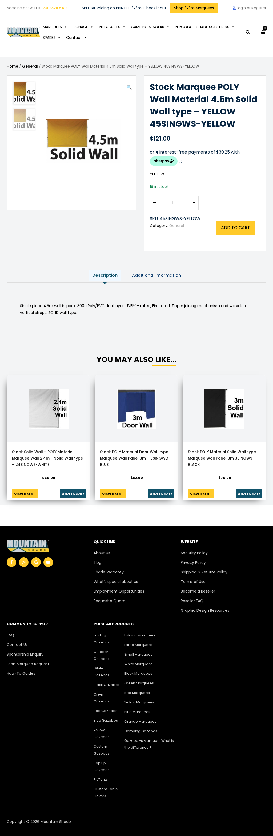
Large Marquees (138, 644)
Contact (74, 37)
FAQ (10, 635)
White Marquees (138, 664)
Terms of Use (193, 581)
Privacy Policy (193, 562)
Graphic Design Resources (205, 610)
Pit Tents (101, 779)
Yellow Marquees (139, 702)
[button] (129, 87)
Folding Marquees (139, 635)
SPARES (49, 37)
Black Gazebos (107, 684)
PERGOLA (183, 27)
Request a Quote (109, 600)
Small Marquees (138, 654)
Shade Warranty (109, 572)
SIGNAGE (80, 27)
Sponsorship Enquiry (25, 654)
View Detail (24, 493)
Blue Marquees (137, 711)
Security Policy (194, 553)
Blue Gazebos (106, 720)
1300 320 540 (54, 7)
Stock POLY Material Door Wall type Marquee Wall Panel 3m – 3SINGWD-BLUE (135, 458)
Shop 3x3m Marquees (194, 8)
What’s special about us (116, 581)
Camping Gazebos (140, 731)
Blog (97, 562)
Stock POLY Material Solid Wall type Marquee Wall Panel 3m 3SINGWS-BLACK (222, 458)
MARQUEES (52, 27)
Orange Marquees (140, 721)
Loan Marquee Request (28, 664)
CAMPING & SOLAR (147, 27)
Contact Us (17, 644)
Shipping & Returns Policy (204, 572)
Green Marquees (139, 683)
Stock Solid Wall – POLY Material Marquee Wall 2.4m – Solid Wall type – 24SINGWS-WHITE (47, 458)
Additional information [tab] (156, 275)
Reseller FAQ (192, 600)
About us (102, 553)
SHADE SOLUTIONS (212, 27)
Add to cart (235, 228)
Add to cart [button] (73, 493)
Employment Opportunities (119, 591)
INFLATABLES (109, 27)
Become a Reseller (198, 591)
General (30, 66)
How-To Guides (21, 673)
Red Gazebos (105, 710)
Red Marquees (137, 692)
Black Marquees (138, 673)
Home (12, 66)
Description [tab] (105, 275)
